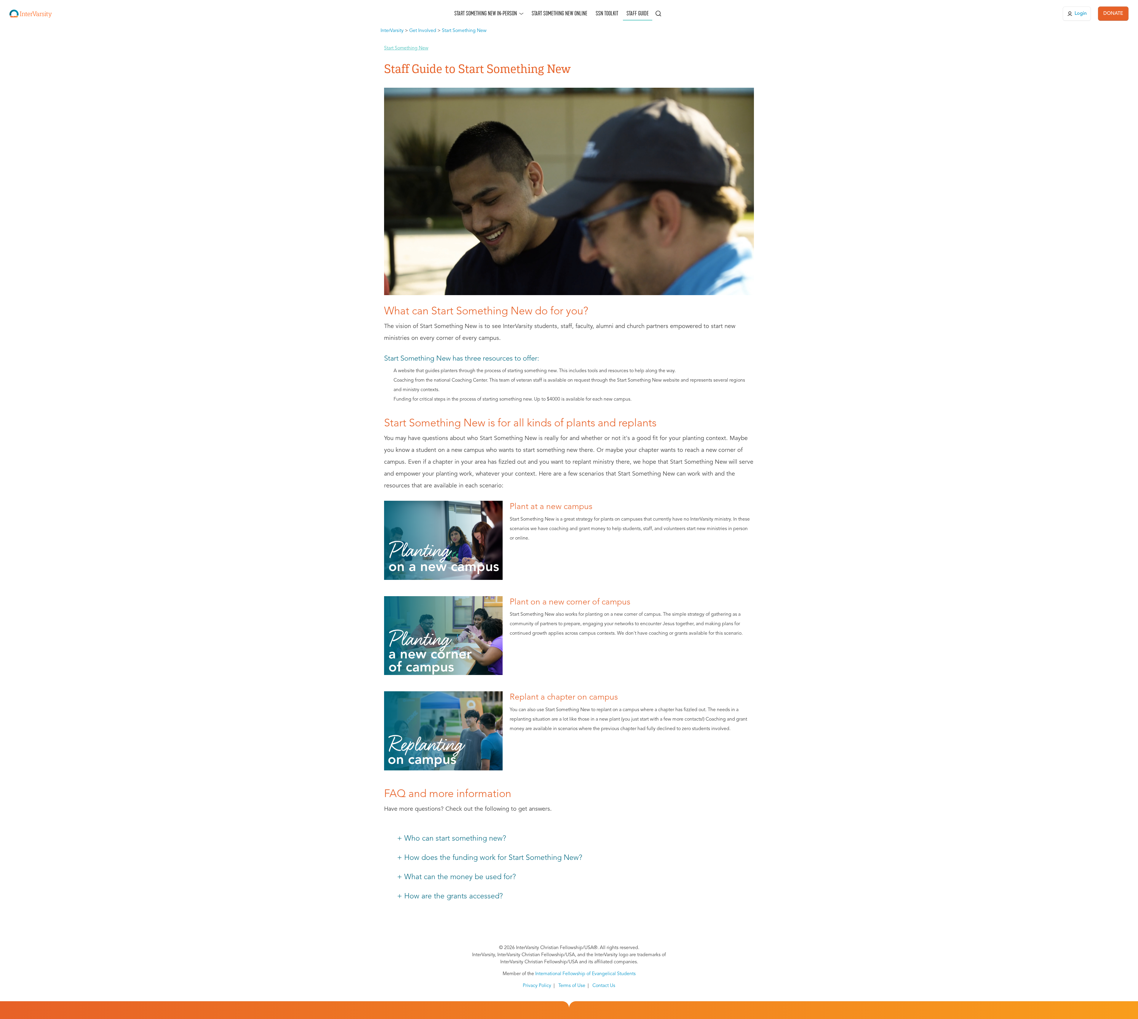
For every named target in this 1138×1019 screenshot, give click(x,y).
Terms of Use (571, 985)
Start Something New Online (559, 13)
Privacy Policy (537, 985)
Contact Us (603, 985)
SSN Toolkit (607, 13)
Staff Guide (637, 13)
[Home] (30, 13)
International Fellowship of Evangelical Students (585, 974)
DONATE (1113, 13)
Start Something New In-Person (485, 13)
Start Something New (406, 48)
